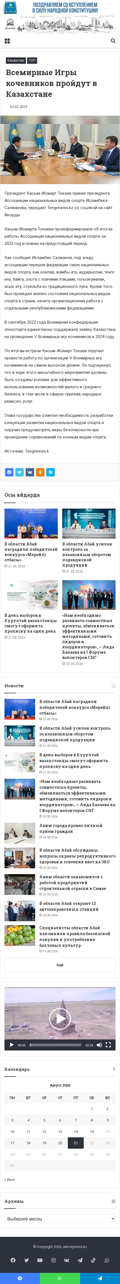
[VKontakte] (30, 472)
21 (76, 1143)
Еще (60, 965)
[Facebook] (9, 472)
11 (28, 1132)
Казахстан (16, 60)
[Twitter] (19, 472)
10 (12, 1132)
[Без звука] (99, 1045)
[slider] (55, 1045)
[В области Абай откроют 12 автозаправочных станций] (19, 911)
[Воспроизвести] (12, 1045)
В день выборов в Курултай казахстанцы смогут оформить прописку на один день (30, 623)
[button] (60, 1019)
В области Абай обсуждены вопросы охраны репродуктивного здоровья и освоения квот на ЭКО (77, 855)
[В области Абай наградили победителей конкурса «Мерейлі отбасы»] (31, 524)
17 (12, 1143)
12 (44, 1132)
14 (76, 1132)
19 (44, 1143)
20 (60, 1143)
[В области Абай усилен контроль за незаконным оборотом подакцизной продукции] (89, 523)
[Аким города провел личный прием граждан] (19, 833)
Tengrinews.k (37, 451)
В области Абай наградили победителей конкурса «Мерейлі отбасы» (31, 551)
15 (92, 1132)
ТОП (32, 60)
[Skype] (50, 472)
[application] (60, 1019)
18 (28, 1143)
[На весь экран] (108, 1045)
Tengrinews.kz (60, 207)
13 (60, 1132)
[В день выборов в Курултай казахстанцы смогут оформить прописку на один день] (31, 595)
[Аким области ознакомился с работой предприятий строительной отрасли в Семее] (19, 884)
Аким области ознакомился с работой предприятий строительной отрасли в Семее (72, 882)
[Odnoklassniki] (40, 472)
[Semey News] (60, 24)
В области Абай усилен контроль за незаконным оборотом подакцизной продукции (87, 554)
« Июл (9, 1180)
